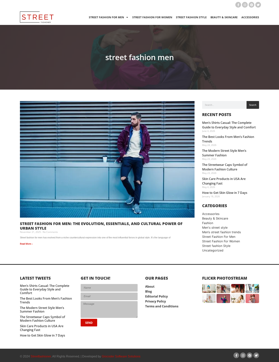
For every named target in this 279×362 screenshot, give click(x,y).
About (149, 286)
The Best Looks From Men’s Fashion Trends (46, 300)
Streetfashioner (41, 356)
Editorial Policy (156, 296)
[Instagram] (245, 5)
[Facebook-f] (238, 5)
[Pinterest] (251, 5)
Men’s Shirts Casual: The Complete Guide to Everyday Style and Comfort (44, 289)
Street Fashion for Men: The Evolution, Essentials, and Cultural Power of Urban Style (101, 226)
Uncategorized (212, 250)
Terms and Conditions (161, 306)
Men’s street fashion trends (221, 232)
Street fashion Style (191, 17)
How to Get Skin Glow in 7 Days (224, 193)
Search (252, 105)
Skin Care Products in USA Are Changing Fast (41, 328)
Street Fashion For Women (152, 17)
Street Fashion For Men (106, 17)
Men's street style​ (215, 227)
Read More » (26, 244)
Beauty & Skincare (224, 17)
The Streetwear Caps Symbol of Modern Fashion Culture (42, 319)
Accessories (250, 17)
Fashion (207, 223)
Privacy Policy (155, 301)
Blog (148, 291)
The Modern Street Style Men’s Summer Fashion (42, 309)
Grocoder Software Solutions (121, 356)
